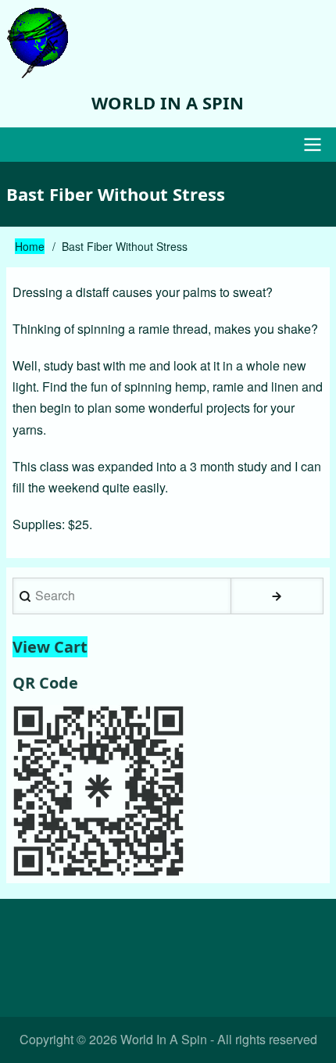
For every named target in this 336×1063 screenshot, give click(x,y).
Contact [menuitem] (86, 934)
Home (30, 246)
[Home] (168, 43)
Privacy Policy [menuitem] (168, 973)
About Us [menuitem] (245, 934)
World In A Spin (167, 102)
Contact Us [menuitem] (164, 934)
